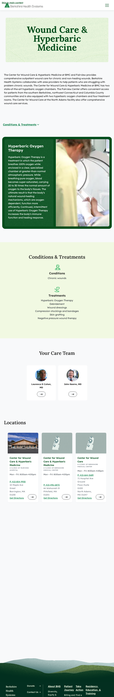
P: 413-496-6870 (51, 485)
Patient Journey (69, 688)
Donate (31, 686)
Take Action (79, 688)
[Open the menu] (107, 5)
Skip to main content (12, 2)
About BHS (54, 686)
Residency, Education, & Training (93, 690)
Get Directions (17, 498)
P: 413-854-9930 (18, 481)
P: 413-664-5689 (85, 475)
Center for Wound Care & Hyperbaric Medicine (21, 461)
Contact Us (32, 692)
